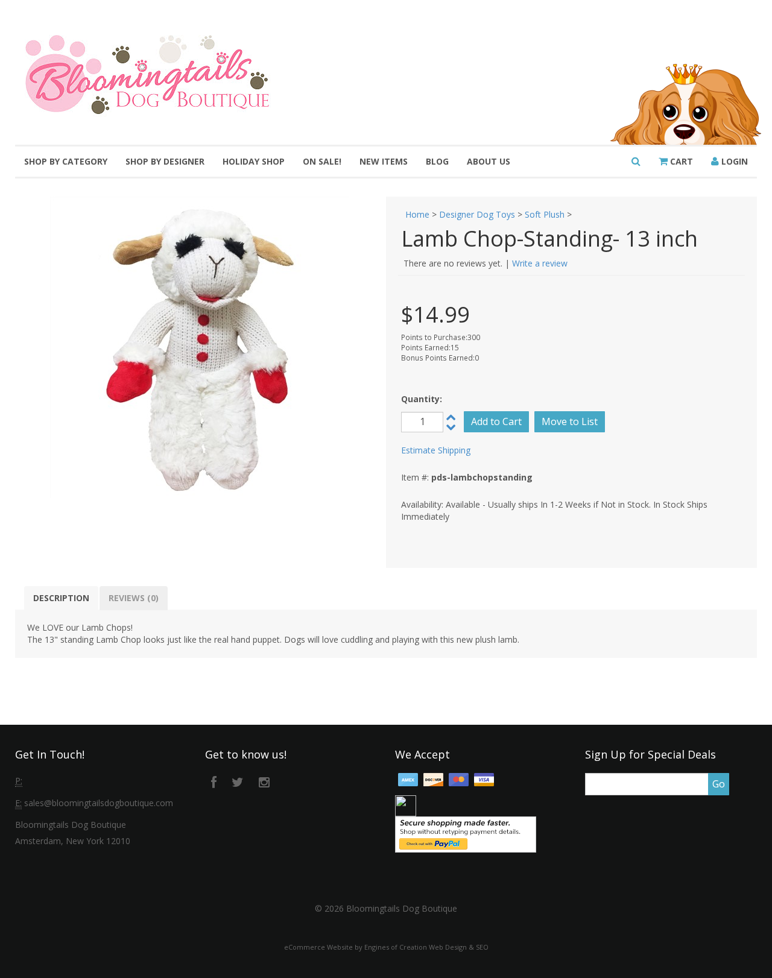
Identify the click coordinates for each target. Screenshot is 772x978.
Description (61, 598)
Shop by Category (65, 161)
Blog (437, 161)
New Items (383, 161)
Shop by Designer (164, 161)
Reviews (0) (134, 598)
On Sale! (322, 161)
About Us (488, 161)
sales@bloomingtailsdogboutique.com (98, 803)
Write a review (540, 263)
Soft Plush (545, 214)
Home (417, 214)
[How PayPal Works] (465, 833)
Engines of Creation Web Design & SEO (426, 946)
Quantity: (421, 399)
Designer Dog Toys (477, 214)
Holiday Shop (254, 161)
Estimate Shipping (435, 450)
